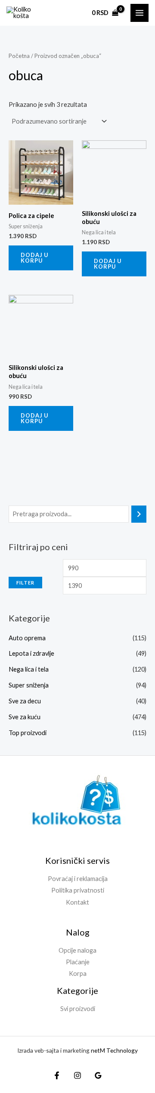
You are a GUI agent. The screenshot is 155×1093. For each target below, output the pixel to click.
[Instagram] (77, 1075)
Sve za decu (25, 701)
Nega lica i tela (29, 669)
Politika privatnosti (77, 890)
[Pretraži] (138, 514)
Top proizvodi (27, 732)
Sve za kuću (24, 717)
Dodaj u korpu (34, 257)
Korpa (78, 973)
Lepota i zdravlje (31, 653)
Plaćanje (78, 962)
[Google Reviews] (98, 1075)
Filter (25, 582)
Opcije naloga (77, 950)
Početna (19, 55)
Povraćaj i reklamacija (78, 878)
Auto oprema (27, 638)
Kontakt (77, 902)
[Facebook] (57, 1075)
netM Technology (114, 1050)
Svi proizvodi (77, 1008)
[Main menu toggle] (139, 13)
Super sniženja (29, 685)
